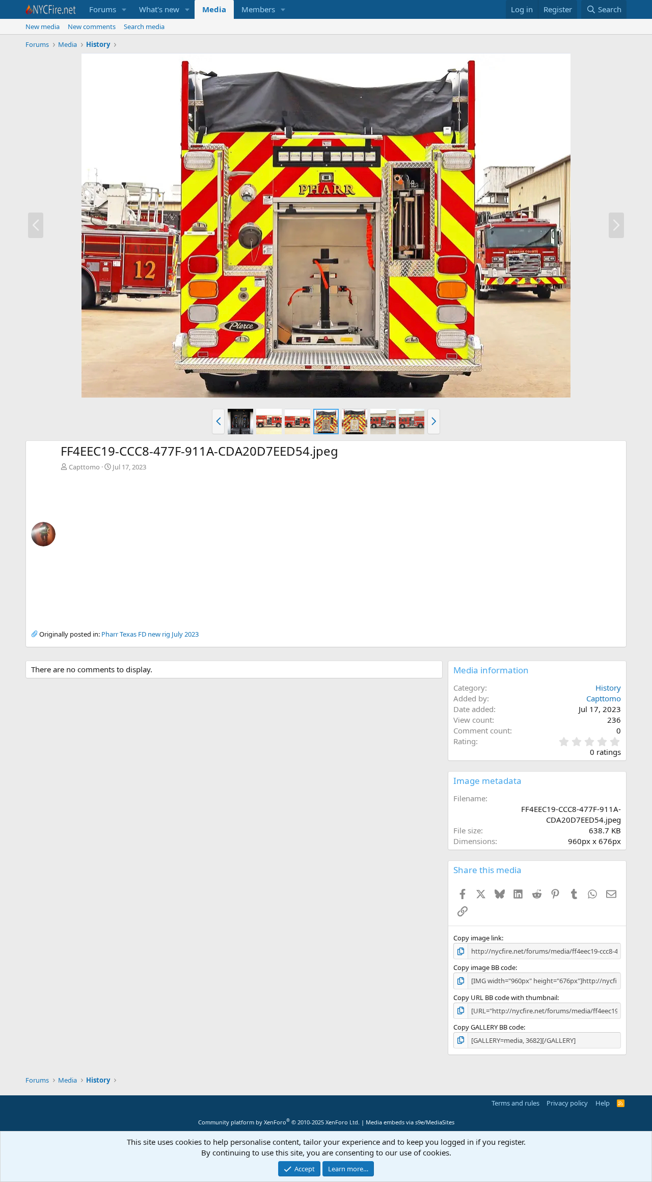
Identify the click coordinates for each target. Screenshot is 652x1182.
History (608, 687)
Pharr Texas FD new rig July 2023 (150, 634)
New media (42, 26)
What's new (159, 9)
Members (258, 9)
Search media (144, 26)
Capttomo (84, 466)
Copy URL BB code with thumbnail (505, 997)
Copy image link (477, 937)
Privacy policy (567, 1103)
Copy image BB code (484, 967)
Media (214, 9)
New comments (92, 26)
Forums (102, 9)
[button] (124, 9)
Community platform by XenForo (279, 1122)
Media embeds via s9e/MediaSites (410, 1122)
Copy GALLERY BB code (488, 1027)
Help (602, 1103)
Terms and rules (515, 1103)
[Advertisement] (341, 548)
